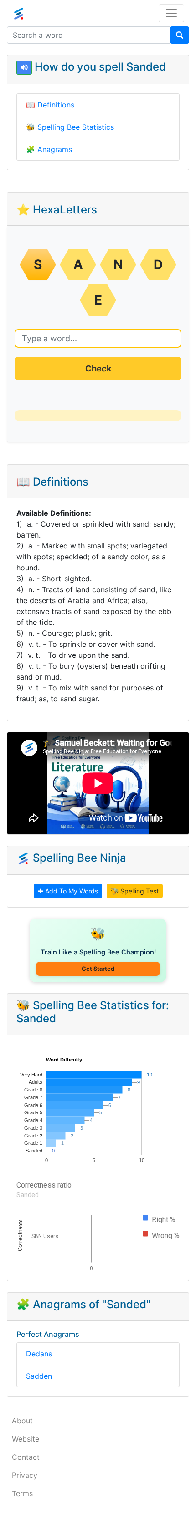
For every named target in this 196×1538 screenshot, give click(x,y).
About (22, 1420)
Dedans (39, 1353)
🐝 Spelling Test (135, 891)
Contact (26, 1457)
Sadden (39, 1376)
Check (98, 368)
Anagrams (54, 149)
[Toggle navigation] (171, 13)
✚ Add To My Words (68, 891)
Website (25, 1438)
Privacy (24, 1475)
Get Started (98, 968)
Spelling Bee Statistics (75, 127)
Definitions (55, 104)
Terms (22, 1493)
